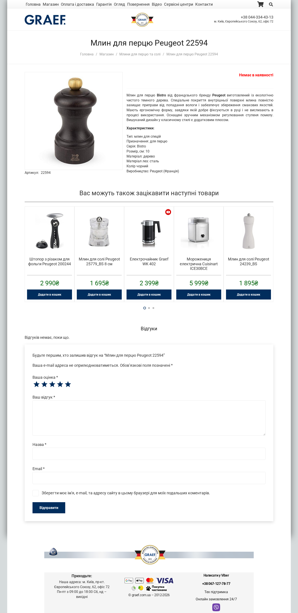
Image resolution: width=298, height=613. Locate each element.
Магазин (106, 54)
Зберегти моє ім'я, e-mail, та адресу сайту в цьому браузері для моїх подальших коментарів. (126, 493)
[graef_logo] (45, 20)
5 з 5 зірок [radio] (68, 384)
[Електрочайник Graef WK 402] (149, 216)
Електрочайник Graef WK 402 (149, 261)
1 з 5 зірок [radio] (36, 384)
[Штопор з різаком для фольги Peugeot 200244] (49, 216)
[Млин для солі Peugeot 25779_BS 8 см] (99, 216)
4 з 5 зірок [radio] (60, 384)
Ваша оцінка (45, 377)
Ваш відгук (44, 397)
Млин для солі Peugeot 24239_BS (248, 261)
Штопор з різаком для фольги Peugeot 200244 (49, 261)
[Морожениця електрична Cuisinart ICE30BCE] (199, 216)
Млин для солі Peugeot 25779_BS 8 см (99, 261)
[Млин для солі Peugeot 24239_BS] (248, 216)
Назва (39, 444)
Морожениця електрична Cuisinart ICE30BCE (199, 264)
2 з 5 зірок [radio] (44, 384)
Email (39, 468)
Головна (87, 54)
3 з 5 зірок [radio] (52, 384)
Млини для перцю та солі (140, 54)
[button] (112, 82)
